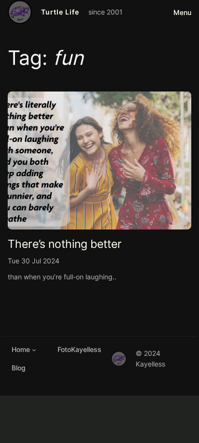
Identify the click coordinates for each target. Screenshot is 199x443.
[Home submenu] (34, 350)
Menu (182, 12)
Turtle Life (60, 12)
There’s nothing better (65, 243)
